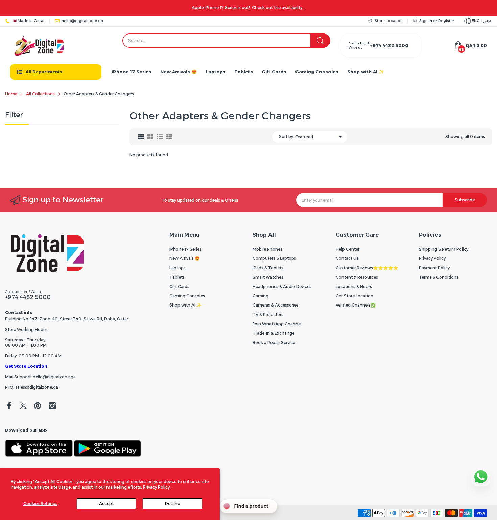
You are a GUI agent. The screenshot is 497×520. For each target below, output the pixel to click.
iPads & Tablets (268, 267)
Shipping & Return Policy (443, 249)
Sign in (426, 20)
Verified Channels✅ (356, 305)
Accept (106, 503)
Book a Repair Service (274, 342)
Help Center (347, 249)
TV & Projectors (268, 314)
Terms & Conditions (438, 277)
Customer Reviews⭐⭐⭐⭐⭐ (367, 267)
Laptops (177, 267)
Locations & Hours (354, 286)
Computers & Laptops (274, 258)
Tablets (177, 277)
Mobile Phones (267, 249)
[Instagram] (52, 406)
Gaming (260, 295)
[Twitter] (23, 406)
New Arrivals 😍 (184, 258)
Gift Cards (179, 286)
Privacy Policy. (157, 487)
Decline (172, 503)
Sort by (286, 136)
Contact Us (347, 258)
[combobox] (226, 40)
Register (446, 20)
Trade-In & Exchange (273, 333)
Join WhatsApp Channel (277, 323)
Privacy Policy (432, 258)
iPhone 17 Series (185, 249)
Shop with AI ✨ (185, 305)
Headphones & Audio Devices (282, 286)
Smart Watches (268, 277)
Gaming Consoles (187, 295)
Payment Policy (434, 267)
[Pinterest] (37, 406)
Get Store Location (26, 366)
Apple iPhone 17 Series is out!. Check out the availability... (248, 7)
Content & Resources (357, 277)
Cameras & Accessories (276, 305)
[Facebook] (9, 406)
